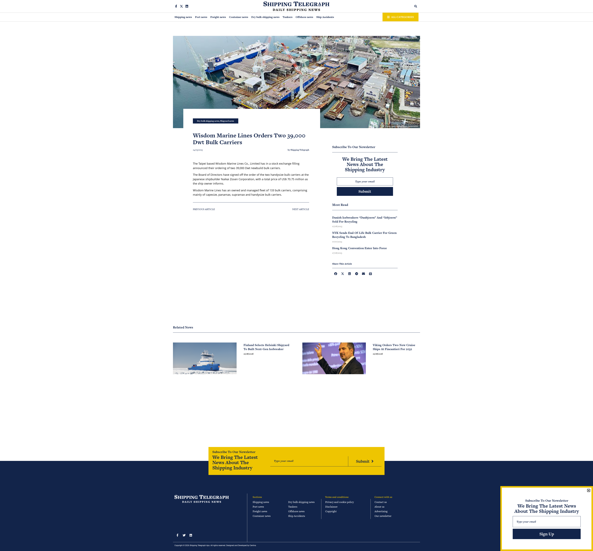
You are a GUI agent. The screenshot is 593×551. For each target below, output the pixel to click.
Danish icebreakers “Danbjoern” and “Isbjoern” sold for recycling (364, 219)
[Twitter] (184, 535)
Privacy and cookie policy (339, 502)
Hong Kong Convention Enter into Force (359, 248)
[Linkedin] (186, 6)
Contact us (380, 502)
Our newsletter (382, 515)
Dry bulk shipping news (265, 17)
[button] (415, 6)
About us (379, 506)
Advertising (380, 511)
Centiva (253, 545)
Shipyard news (227, 120)
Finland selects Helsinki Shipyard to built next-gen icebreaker (266, 347)
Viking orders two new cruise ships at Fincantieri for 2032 (394, 347)
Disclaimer (331, 506)
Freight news (218, 17)
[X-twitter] (181, 6)
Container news (238, 17)
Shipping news (183, 17)
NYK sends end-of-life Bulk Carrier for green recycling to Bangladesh (364, 235)
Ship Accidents (325, 17)
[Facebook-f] (176, 6)
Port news (201, 17)
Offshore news (304, 17)
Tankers (287, 17)
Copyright (331, 511)
